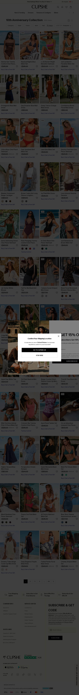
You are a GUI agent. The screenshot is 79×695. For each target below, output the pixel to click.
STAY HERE (39, 355)
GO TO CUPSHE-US (39, 350)
